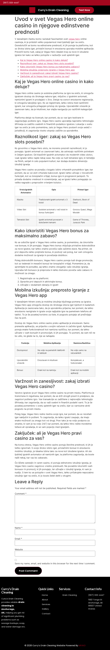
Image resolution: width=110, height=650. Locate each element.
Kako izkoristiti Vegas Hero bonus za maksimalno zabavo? (50, 66)
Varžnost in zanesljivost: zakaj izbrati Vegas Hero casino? (49, 73)
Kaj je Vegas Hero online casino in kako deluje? (44, 60)
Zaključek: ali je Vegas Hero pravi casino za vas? (44, 76)
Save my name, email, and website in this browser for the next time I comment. (55, 563)
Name (18, 528)
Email (18, 539)
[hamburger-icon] (32, 10)
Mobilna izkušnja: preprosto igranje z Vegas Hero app (47, 70)
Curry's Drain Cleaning (53, 10)
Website (19, 549)
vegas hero (74, 39)
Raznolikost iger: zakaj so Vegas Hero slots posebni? (47, 63)
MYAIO (82, 645)
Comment (20, 494)
